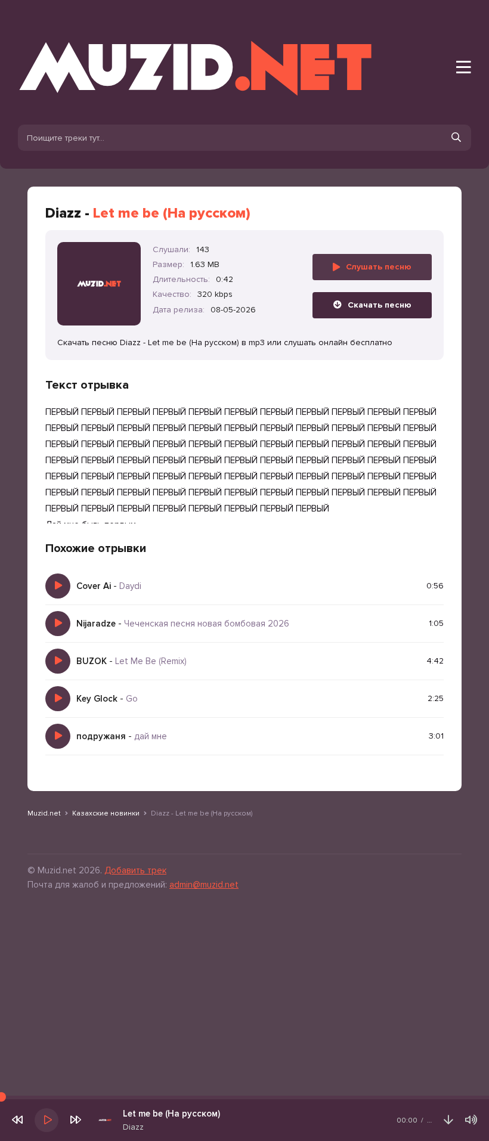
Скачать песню (379, 305)
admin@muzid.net (204, 884)
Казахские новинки (106, 813)
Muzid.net (44, 813)
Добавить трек (135, 870)
